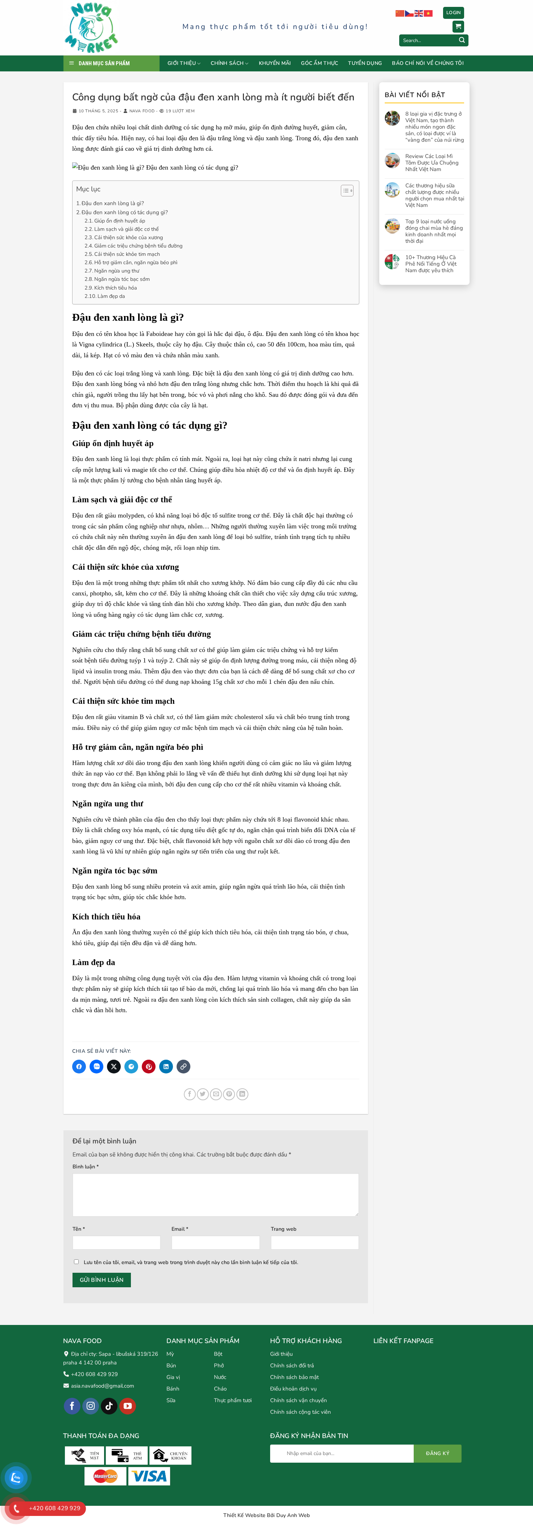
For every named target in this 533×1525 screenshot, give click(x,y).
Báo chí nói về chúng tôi (428, 63)
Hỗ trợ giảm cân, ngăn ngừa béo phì (135, 262)
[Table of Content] (347, 190)
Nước (220, 1376)
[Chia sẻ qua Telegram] (131, 1066)
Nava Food (142, 111)
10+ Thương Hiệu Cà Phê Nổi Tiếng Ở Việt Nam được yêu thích (430, 264)
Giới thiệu (182, 63)
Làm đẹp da (111, 296)
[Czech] (409, 12)
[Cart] (458, 27)
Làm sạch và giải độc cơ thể (126, 229)
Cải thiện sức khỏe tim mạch (127, 254)
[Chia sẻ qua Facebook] (79, 1066)
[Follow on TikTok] (109, 1405)
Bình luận (86, 1166)
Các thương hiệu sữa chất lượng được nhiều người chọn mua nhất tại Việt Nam (434, 195)
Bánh (172, 1388)
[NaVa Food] (117, 27)
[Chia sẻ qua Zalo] (96, 1066)
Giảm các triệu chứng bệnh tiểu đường (138, 245)
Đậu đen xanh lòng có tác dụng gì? (125, 212)
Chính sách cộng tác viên (300, 1411)
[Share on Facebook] (190, 1094)
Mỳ (170, 1353)
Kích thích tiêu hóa (115, 287)
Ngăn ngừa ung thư (116, 270)
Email (180, 1229)
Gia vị (173, 1376)
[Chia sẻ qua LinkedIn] (166, 1066)
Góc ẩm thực (319, 63)
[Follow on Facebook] (72, 1405)
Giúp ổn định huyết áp (119, 220)
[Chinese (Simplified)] (400, 12)
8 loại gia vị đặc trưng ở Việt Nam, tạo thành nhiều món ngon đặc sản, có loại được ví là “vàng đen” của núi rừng (434, 127)
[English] (419, 12)
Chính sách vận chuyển (298, 1400)
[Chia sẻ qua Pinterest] (149, 1066)
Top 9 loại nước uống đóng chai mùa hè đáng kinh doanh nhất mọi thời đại (434, 231)
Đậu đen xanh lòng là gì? (113, 203)
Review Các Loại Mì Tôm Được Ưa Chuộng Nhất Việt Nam (432, 163)
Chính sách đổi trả (292, 1365)
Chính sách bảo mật (294, 1376)
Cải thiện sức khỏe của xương (128, 237)
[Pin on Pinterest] (229, 1094)
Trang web (284, 1229)
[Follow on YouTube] (127, 1405)
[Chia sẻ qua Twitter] (114, 1066)
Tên (79, 1229)
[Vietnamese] (428, 12)
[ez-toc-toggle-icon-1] (343, 191)
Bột (218, 1353)
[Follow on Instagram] (90, 1405)
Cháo (220, 1388)
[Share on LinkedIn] (242, 1094)
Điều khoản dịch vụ (293, 1388)
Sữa (170, 1400)
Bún (171, 1365)
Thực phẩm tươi (233, 1400)
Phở (219, 1365)
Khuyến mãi (275, 63)
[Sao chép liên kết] (183, 1066)
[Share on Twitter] (203, 1094)
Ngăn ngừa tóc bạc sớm (122, 279)
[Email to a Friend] (216, 1094)
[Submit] (462, 40)
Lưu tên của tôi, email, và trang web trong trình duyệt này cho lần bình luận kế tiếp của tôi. (191, 1262)
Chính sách (227, 63)
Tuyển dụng (365, 63)
